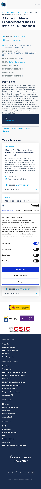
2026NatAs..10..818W (23, 289)
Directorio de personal (10, 350)
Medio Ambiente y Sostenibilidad (13, 382)
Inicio (3, 12)
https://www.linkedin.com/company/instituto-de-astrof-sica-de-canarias (20, 472)
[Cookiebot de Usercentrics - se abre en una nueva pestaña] (30, 205)
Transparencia (7, 369)
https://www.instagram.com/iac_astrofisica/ (16, 472)
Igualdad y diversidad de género (13, 376)
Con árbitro (9, 120)
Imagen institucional (9, 432)
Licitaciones (6, 429)
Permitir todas (20, 269)
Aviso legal (6, 410)
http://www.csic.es (19, 329)
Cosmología (6, 128)
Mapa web (5, 404)
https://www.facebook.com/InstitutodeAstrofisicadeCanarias (12, 472)
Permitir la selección (20, 275)
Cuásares (6, 131)
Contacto (5, 344)
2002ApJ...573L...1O (19, 36)
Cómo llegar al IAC (8, 347)
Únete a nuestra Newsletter (20, 459)
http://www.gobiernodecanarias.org (10, 318)
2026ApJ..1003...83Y (22, 185)
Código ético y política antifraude (14, 372)
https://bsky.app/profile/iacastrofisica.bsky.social (29, 472)
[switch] (36, 249)
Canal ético (6, 442)
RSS (3, 436)
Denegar (20, 282)
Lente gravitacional (17, 128)
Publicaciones (22, 12)
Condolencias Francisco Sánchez (14, 445)
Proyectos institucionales (11, 385)
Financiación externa (9, 388)
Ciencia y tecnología (11, 12)
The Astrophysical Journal (17, 62)
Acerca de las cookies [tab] (31, 211)
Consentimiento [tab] (7, 211)
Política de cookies (9, 414)
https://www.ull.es (27, 318)
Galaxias (27, 128)
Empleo (5, 426)
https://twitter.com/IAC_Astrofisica (8, 472)
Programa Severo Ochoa (11, 392)
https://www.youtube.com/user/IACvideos (25, 472)
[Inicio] (3, 4)
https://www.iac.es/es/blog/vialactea (33, 472)
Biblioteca (5, 354)
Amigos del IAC (7, 395)
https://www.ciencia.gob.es (19, 307)
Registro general (8, 357)
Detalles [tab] (18, 211)
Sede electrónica (8, 439)
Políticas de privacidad (10, 407)
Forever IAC (6, 379)
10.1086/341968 (15, 40)
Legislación (6, 366)
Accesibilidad (7, 417)
